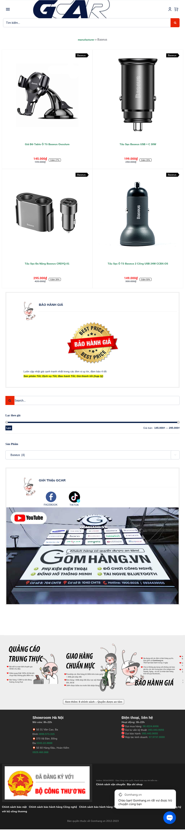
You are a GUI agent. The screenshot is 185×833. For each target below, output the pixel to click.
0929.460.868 (40, 752)
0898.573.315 (47, 734)
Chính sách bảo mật (14, 806)
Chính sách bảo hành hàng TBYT (99, 806)
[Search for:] (87, 22)
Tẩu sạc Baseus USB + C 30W (138, 144)
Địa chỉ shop (135, 784)
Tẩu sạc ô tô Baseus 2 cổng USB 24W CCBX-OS (138, 263)
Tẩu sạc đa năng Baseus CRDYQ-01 (47, 263)
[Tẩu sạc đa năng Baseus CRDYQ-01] (47, 214)
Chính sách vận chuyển (110, 784)
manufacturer (86, 39)
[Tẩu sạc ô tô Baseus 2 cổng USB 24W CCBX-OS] (137, 214)
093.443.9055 (156, 729)
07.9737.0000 (157, 737)
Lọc (9, 427)
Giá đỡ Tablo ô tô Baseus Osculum (47, 144)
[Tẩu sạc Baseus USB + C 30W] (137, 94)
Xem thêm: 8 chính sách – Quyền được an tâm (93, 701)
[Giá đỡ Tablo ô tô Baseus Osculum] (47, 94)
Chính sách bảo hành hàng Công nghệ (53, 806)
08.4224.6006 (151, 726)
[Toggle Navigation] (7, 9)
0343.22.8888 (44, 743)
